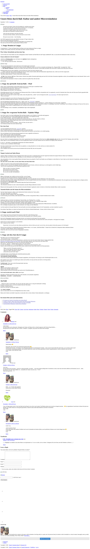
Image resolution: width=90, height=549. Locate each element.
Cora (12, 401)
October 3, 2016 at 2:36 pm (9, 365)
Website (2, 466)
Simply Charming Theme (14, 547)
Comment (3, 459)
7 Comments (11, 22)
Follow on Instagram (45, 538)
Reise (38, 309)
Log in (37, 547)
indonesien (31, 309)
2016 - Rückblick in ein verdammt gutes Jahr (13, 439)
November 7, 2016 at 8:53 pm (9, 404)
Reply (4, 330)
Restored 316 (23, 545)
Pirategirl (2, 1)
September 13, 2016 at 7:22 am (12, 342)
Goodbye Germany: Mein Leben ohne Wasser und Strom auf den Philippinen (19, 301)
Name (2, 461)
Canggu (21, 309)
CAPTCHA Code (16, 477)
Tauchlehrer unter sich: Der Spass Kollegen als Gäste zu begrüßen (17, 302)
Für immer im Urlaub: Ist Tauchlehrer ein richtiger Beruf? (15, 300)
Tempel (45, 309)
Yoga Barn (32, 101)
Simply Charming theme (14, 545)
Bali (18, 309)
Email (2, 464)
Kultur (35, 309)
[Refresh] (3, 475)
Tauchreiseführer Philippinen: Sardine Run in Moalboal (14, 303)
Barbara (12, 321)
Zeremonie (56, 309)
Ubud (48, 309)
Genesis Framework (25, 547)
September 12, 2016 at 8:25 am (9, 323)
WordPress (32, 547)
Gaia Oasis (19, 128)
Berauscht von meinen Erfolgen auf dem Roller (10, 241)
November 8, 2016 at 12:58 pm (12, 423)
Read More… (27, 535)
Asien (16, 309)
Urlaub (51, 309)
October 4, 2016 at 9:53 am (11, 384)
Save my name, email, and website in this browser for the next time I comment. (18, 469)
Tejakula (41, 309)
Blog (7, 309)
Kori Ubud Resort (52, 94)
